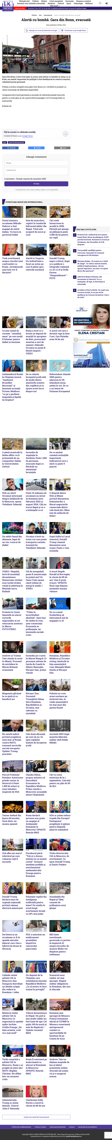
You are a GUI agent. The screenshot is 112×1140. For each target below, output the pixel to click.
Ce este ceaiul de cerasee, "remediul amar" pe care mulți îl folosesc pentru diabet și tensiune (12, 336)
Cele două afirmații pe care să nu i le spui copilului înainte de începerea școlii (36, 740)
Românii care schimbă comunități (31, 3)
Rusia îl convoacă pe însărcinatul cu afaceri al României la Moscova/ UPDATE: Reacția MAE (36, 1066)
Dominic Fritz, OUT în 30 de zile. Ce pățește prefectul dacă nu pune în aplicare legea (57, 8)
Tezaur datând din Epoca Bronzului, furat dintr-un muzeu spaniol (11, 819)
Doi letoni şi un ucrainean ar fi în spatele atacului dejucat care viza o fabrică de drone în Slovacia (12, 941)
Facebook (12, 148)
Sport (68, 3)
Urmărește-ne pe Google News (75, 30)
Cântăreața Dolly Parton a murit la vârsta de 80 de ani (35, 1102)
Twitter (38, 148)
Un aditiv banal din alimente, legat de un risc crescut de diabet (12, 540)
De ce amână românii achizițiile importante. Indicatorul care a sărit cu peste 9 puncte (58, 459)
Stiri (40, 15)
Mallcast (89, 3)
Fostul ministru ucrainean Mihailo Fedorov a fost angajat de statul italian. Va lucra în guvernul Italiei (11, 227)
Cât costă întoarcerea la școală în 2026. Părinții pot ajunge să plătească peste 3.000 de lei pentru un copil (59, 229)
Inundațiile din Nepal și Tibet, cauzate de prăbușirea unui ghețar (57, 902)
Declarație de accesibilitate (87, 1127)
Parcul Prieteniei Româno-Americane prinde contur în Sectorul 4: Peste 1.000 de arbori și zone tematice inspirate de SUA (12, 783)
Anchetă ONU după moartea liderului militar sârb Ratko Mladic (59, 738)
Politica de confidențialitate (21, 1127)
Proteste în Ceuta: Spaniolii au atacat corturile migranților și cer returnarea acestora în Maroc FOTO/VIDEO (12, 621)
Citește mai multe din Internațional (36, 1117)
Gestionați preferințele (57, 1127)
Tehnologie (78, 3)
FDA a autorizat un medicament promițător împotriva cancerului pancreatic (35, 941)
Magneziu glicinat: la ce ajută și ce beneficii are (11, 696)
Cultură (61, 3)
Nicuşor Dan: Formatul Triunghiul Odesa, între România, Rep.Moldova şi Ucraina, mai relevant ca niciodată (35, 703)
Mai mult (55, 5)
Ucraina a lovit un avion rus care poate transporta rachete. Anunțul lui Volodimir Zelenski (36, 542)
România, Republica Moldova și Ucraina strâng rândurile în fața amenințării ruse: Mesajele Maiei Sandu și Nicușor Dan (59, 664)
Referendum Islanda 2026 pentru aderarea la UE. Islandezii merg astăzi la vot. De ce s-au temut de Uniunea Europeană (59, 383)
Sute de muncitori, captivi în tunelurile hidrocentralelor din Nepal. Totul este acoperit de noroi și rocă (36, 227)
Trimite (36, 184)
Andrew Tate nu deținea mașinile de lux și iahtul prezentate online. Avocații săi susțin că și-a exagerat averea (59, 1068)
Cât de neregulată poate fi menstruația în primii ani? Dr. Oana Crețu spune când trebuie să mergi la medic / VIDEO (36, 580)
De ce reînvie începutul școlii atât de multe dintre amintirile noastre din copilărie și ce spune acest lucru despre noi (36, 383)
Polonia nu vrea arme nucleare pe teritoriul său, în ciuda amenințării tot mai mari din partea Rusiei (58, 700)
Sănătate (51, 3)
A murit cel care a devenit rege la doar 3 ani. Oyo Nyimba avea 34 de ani (59, 335)
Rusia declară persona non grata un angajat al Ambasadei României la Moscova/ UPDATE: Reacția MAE (36, 824)
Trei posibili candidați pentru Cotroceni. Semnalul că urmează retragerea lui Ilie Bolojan (90, 252)
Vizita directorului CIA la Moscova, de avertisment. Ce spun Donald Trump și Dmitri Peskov (59, 859)
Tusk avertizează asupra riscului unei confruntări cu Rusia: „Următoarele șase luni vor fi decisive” (12, 265)
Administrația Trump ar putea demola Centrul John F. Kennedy (10, 1104)
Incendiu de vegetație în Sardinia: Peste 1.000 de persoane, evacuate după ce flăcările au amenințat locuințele (36, 462)
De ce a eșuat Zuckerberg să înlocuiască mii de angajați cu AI (58, 616)
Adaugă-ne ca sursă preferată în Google (43, 30)
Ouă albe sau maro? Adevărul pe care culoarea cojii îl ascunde (12, 857)
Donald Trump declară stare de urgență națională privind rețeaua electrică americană (12, 902)
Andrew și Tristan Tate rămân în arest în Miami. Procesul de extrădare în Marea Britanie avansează (12, 662)
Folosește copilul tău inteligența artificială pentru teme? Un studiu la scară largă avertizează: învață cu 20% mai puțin (36, 905)
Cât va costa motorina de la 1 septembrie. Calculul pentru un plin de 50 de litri (59, 780)
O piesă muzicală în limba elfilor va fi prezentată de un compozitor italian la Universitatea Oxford (12, 459)
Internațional (48, 15)
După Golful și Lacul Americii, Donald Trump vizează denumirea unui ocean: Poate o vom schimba (59, 543)
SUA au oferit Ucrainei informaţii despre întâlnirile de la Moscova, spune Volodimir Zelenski (12, 498)
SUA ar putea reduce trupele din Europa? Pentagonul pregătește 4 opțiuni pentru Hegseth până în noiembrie (59, 822)
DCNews (8, 6)
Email (64, 148)
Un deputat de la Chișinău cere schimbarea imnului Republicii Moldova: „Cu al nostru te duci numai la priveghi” (36, 982)
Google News (27, 136)
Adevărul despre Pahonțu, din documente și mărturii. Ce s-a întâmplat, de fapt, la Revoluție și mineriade (91, 280)
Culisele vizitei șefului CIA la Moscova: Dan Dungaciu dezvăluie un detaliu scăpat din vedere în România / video (12, 984)
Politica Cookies (40, 1127)
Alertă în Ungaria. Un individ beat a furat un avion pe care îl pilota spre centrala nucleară (35, 264)
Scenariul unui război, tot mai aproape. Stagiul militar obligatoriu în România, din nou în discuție (59, 982)
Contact (72, 1127)
